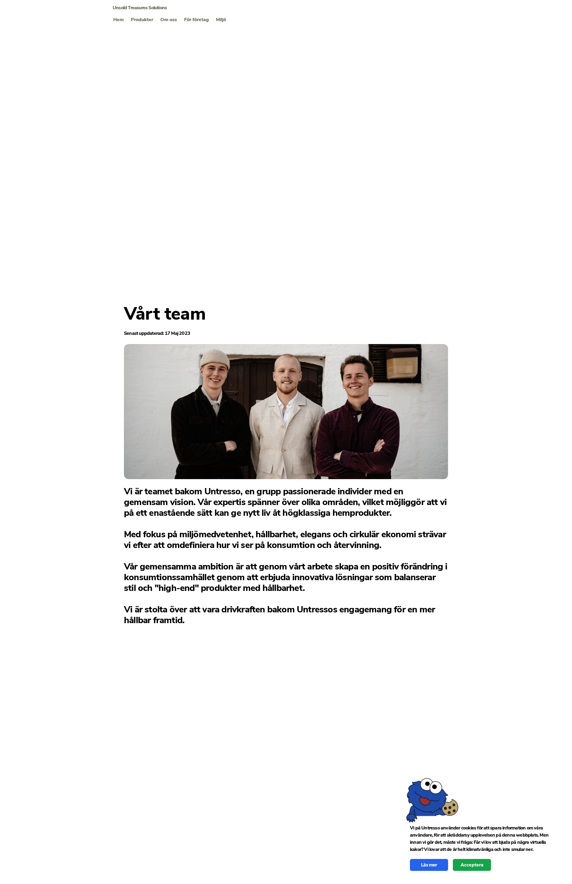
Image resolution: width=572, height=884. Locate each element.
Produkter (142, 19)
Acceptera (472, 865)
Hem (118, 19)
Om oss (168, 19)
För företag (196, 19)
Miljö (221, 19)
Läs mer (429, 865)
